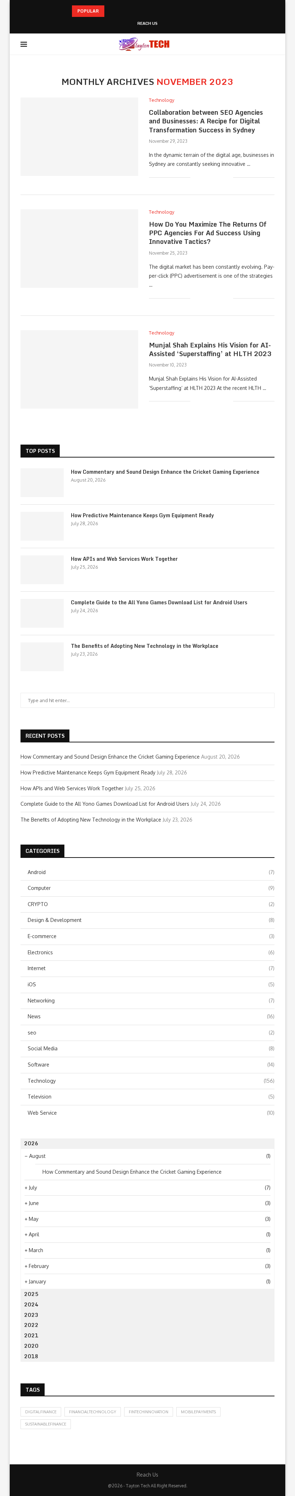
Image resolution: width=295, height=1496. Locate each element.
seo (151, 1032)
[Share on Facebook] (205, 177)
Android (151, 872)
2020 (31, 1346)
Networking (151, 1000)
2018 (31, 1356)
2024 (31, 1304)
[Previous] (111, 11)
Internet (151, 968)
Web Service (151, 1113)
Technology (151, 1081)
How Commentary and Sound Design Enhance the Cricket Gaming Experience (165, 472)
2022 (31, 1325)
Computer (151, 888)
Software (151, 1064)
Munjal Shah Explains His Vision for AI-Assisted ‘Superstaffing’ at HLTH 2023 (210, 349)
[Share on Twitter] (212, 177)
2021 (31, 1335)
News (151, 1016)
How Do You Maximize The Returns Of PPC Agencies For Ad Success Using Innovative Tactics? (208, 233)
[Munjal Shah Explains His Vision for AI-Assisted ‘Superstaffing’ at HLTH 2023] (79, 369)
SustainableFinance (45, 1424)
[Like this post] (196, 177)
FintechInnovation (148, 1411)
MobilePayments (198, 1411)
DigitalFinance (40, 1411)
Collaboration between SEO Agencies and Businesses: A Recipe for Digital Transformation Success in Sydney (206, 121)
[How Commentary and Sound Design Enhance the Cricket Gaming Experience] (42, 482)
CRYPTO (151, 904)
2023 (31, 1315)
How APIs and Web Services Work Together (124, 559)
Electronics (151, 952)
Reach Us (147, 24)
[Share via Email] (228, 177)
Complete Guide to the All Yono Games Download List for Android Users (159, 602)
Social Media (151, 1048)
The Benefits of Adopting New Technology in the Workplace (144, 646)
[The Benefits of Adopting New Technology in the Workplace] (42, 656)
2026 (31, 1143)
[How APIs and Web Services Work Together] (42, 569)
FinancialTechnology (92, 1411)
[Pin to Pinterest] (220, 177)
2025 (31, 1294)
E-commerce (151, 936)
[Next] (120, 11)
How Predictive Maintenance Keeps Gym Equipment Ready (142, 515)
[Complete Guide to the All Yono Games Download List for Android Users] (42, 613)
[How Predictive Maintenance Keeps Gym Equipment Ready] (42, 526)
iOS (151, 984)
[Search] (270, 44)
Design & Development (151, 920)
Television (151, 1096)
